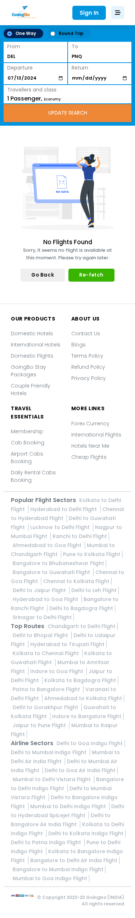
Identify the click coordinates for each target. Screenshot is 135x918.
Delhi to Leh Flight (94, 590)
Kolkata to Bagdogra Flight (80, 680)
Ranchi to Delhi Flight (80, 536)
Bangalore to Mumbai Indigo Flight (58, 869)
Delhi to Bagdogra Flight (81, 608)
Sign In (89, 13)
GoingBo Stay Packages (28, 370)
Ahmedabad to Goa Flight (48, 545)
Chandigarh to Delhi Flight (82, 626)
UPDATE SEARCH (67, 112)
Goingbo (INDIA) (105, 897)
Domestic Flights (32, 355)
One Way (25, 33)
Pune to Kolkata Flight (91, 554)
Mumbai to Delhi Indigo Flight (68, 806)
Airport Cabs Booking (27, 457)
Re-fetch (91, 275)
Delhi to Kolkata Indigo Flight (85, 833)
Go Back (42, 275)
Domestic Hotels (32, 333)
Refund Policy (88, 367)
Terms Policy (87, 355)
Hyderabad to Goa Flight (46, 599)
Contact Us (85, 333)
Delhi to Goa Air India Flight (80, 770)
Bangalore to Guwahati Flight (52, 572)
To (75, 46)
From (13, 46)
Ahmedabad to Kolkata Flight (83, 698)
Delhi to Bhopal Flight (41, 635)
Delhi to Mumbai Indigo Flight (49, 752)
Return (80, 67)
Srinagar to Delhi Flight (42, 617)
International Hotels (35, 344)
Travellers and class (32, 89)
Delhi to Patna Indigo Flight (46, 842)
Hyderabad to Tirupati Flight (67, 644)
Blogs (78, 344)
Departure (20, 67)
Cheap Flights (89, 457)
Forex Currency (90, 423)
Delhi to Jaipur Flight (40, 590)
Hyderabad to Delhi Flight (64, 509)
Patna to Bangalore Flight (47, 689)
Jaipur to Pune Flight (40, 725)
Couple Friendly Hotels (30, 389)
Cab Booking (27, 442)
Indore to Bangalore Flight (86, 716)
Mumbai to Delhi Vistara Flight (52, 779)
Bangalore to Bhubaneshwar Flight (58, 563)
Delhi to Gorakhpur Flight (46, 707)
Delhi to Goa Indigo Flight (90, 743)
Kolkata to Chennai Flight (46, 653)
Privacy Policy (88, 378)
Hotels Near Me (90, 445)
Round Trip (71, 33)
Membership (27, 431)
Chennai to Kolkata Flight (76, 581)
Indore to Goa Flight (57, 671)
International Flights (96, 434)
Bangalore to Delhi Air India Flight (73, 860)
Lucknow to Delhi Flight (60, 527)
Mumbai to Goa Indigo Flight (50, 878)
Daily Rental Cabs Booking (33, 476)
